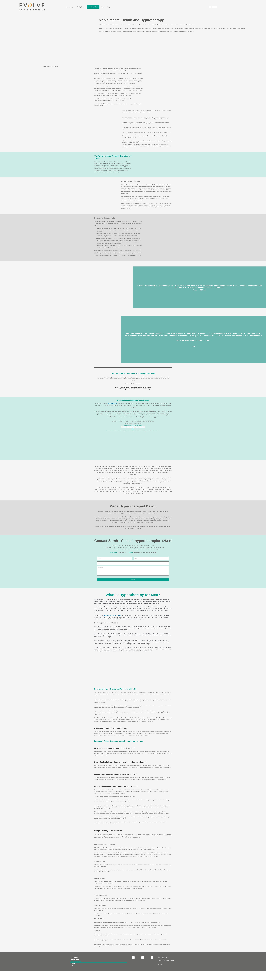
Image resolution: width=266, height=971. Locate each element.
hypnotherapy (112, 403)
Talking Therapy (81, 7)
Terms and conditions (163, 957)
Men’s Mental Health (93, 7)
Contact (103, 7)
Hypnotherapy (69, 7)
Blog (108, 7)
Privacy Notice (161, 959)
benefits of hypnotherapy (112, 615)
